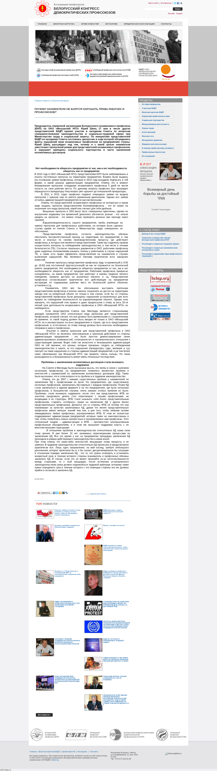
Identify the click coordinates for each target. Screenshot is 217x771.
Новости (46, 101)
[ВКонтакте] (54, 493)
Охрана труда (148, 128)
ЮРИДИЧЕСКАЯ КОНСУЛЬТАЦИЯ (139, 24)
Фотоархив (82, 752)
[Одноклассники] (60, 493)
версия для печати (98, 494)
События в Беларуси (60, 101)
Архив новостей (68, 752)
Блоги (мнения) (148, 132)
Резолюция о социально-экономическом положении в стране (159, 249)
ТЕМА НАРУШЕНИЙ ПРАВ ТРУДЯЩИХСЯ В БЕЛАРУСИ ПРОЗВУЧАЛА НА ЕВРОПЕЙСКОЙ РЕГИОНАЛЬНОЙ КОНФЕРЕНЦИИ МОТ (67, 680)
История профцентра (151, 104)
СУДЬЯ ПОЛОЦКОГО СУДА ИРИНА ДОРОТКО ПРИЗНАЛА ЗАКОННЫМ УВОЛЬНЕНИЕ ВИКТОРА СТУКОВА (115, 659)
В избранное (166, 3)
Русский (171, 14)
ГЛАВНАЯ (42, 24)
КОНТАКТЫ (166, 24)
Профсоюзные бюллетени (153, 152)
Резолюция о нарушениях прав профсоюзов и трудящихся (162, 255)
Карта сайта (153, 3)
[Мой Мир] (63, 493)
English (179, 14)
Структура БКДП (149, 108)
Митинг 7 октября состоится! (114, 525)
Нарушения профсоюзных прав (156, 116)
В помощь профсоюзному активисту (158, 148)
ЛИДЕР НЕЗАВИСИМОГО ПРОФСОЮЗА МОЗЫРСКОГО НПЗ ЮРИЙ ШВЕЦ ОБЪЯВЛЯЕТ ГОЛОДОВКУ (67, 604)
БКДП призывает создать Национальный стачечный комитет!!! (113, 511)
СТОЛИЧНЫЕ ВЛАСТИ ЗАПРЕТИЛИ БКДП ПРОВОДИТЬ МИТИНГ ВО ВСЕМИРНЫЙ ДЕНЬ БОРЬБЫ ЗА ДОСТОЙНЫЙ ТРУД (116, 604)
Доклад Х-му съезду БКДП (153, 234)
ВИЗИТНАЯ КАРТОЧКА (64, 24)
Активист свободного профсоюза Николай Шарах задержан (67, 526)
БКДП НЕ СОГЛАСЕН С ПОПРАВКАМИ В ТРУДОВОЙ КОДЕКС (113, 640)
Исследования (148, 156)
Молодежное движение (152, 140)
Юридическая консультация (154, 144)
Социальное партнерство (153, 120)
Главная (38, 101)
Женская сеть (148, 136)
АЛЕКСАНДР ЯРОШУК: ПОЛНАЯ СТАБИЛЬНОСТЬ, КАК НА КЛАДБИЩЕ (115, 678)
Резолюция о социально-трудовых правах (160, 244)
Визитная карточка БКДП (153, 112)
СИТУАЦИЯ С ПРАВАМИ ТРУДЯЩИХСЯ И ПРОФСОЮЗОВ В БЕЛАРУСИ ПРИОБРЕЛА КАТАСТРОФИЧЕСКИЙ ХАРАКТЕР (67, 641)
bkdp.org (55, 760)
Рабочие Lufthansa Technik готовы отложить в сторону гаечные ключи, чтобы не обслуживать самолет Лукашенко (67, 512)
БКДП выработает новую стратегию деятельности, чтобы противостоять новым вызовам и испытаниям (115, 548)
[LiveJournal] (66, 493)
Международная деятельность (155, 124)
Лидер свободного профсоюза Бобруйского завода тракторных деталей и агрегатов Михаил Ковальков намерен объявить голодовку (115, 574)
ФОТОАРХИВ (111, 24)
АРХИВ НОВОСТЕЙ (90, 24)
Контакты (94, 752)
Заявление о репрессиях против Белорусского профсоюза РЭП (156, 239)
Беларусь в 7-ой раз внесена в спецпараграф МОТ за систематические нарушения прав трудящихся (67, 573)
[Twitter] (57, 493)
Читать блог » (145, 180)
